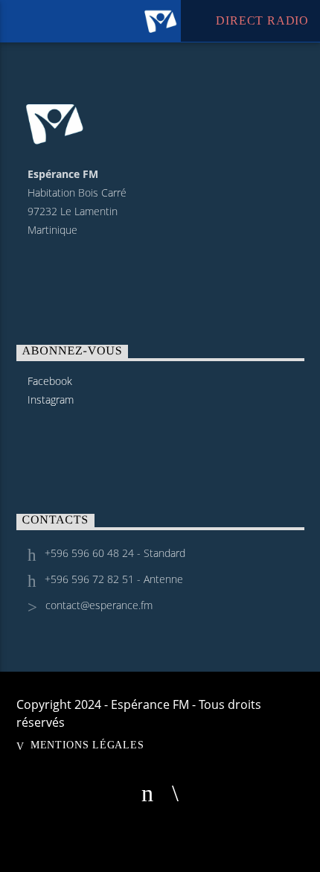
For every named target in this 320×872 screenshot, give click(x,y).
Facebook (50, 381)
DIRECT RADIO (261, 20)
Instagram (51, 399)
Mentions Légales (87, 745)
